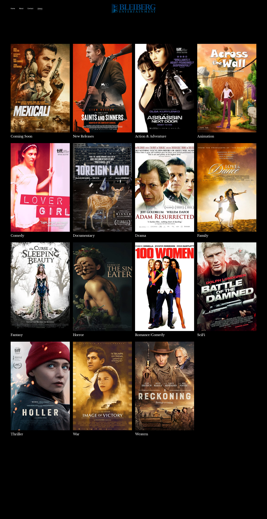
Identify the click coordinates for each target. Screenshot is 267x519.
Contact (30, 8)
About (21, 8)
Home (13, 8)
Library (39, 8)
